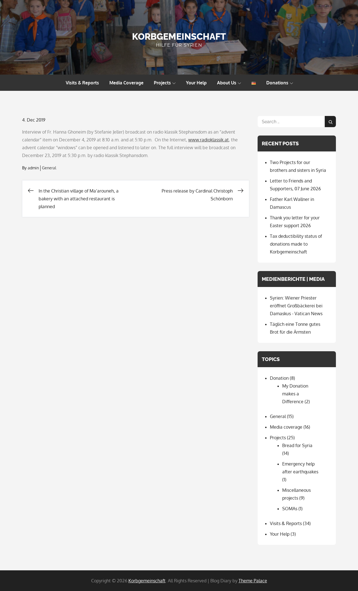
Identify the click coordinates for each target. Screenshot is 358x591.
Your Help (196, 83)
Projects (162, 83)
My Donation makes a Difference (295, 393)
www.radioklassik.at (208, 140)
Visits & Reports (82, 83)
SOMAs (289, 508)
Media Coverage (126, 83)
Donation (279, 378)
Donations (277, 83)
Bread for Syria (297, 445)
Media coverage (286, 427)
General (49, 167)
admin (33, 167)
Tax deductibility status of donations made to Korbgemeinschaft (296, 244)
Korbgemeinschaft (179, 36)
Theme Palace (253, 580)
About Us (226, 83)
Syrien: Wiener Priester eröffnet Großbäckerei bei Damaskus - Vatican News (296, 305)
